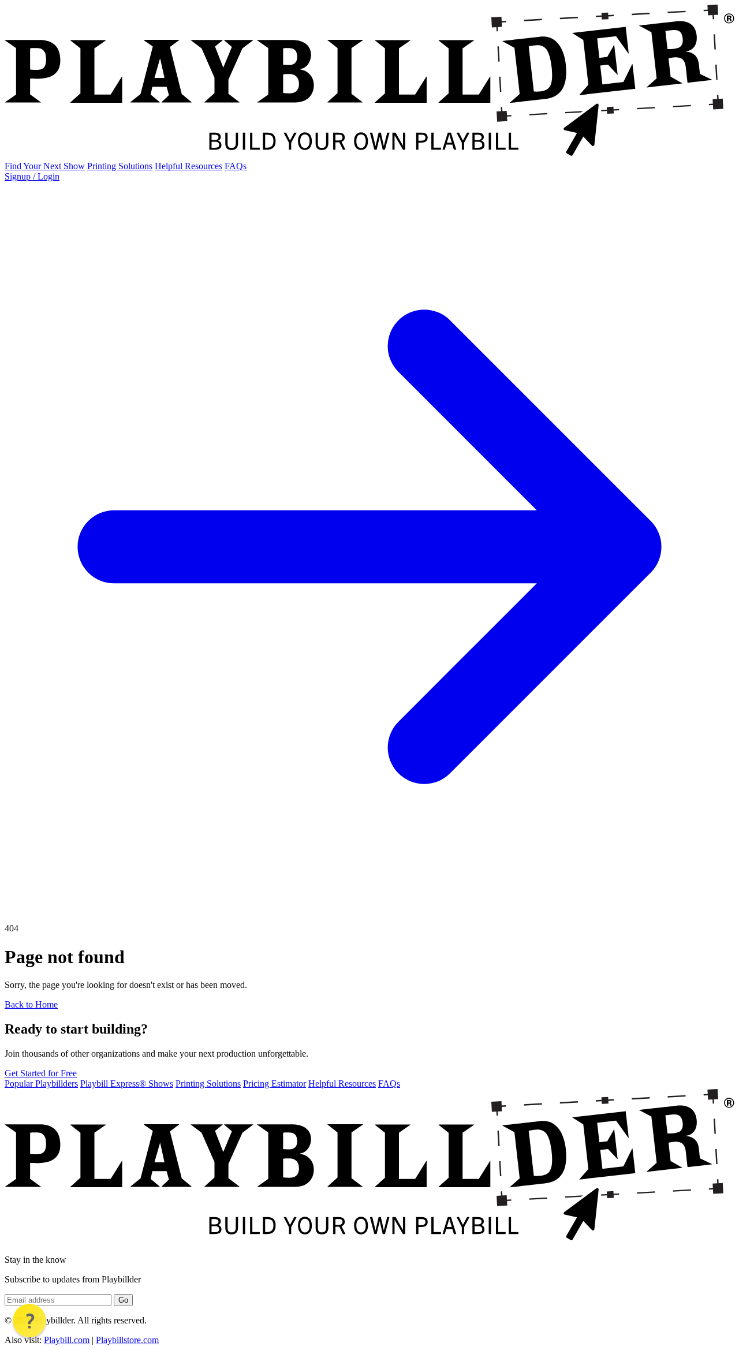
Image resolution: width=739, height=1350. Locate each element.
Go (123, 1300)
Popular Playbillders (41, 1083)
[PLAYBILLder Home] (369, 156)
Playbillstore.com (127, 1340)
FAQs (236, 166)
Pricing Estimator (274, 1083)
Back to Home (31, 1004)
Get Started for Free (41, 1073)
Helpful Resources (188, 166)
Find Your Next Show (45, 166)
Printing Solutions (119, 166)
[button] (29, 1320)
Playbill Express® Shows (126, 1083)
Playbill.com (66, 1340)
